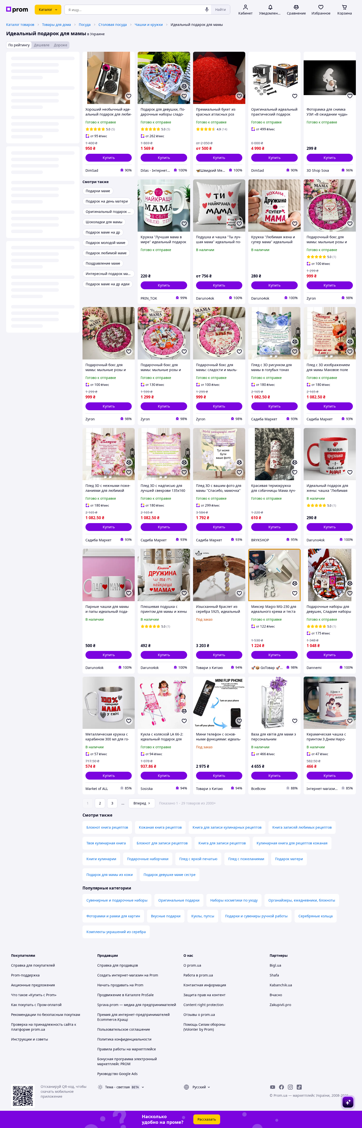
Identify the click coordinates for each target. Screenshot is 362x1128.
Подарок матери (289, 858)
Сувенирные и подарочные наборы (117, 900)
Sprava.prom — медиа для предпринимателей (136, 1004)
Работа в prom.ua (198, 975)
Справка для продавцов (117, 965)
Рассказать (206, 1119)
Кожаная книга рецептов (160, 827)
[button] (108, 158)
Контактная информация (204, 985)
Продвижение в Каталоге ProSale (125, 994)
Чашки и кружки (149, 24)
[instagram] (290, 1087)
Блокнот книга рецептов (107, 827)
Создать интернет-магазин (120, 975)
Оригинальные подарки (178, 900)
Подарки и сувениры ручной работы (256, 916)
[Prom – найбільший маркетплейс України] (17, 10)
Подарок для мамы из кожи (109, 874)
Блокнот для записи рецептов (162, 843)
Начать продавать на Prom (120, 985)
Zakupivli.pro (280, 1004)
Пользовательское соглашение (123, 1029)
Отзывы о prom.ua (199, 1014)
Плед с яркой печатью (198, 858)
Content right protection (203, 1004)
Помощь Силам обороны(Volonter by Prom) (204, 1027)
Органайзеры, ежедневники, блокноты (301, 900)
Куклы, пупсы (202, 916)
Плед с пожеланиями (246, 858)
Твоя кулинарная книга (106, 843)
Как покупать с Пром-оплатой (36, 1004)
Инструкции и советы (29, 1039)
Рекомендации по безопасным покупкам (45, 1014)
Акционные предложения (33, 985)
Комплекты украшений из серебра (116, 931)
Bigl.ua (275, 965)
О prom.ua (192, 965)
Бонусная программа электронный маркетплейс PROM (127, 1061)
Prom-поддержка (25, 975)
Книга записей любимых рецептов (302, 827)
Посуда (85, 24)
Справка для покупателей (33, 965)
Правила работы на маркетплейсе (126, 1049)
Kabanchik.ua (281, 985)
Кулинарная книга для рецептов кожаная (292, 843)
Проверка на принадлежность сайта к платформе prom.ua (43, 1027)
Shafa (274, 975)
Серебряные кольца (315, 916)
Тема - (117, 1087)
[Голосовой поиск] (207, 9)
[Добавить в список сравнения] (184, 86)
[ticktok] (299, 1087)
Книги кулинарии (101, 858)
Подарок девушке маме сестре (170, 874)
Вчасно (276, 994)
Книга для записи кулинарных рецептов (227, 827)
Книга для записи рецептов (222, 843)
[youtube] (273, 1087)
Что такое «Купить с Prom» (33, 994)
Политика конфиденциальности (124, 1039)
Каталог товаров (20, 24)
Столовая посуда (113, 24)
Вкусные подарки (166, 916)
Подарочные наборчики (147, 858)
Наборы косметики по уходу (234, 900)
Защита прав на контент (204, 994)
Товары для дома (56, 24)
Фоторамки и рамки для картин (113, 916)
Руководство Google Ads (117, 1073)
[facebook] (281, 1087)
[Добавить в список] (129, 96)
